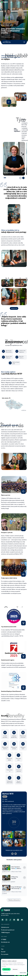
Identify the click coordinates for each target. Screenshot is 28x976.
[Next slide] (23, 178)
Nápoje (4, 796)
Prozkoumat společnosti (7, 930)
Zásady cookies (23, 972)
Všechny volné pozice (14, 900)
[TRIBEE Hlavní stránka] (4, 2)
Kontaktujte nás (5, 942)
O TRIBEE (3, 939)
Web (13, 37)
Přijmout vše (6, 969)
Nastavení (15, 969)
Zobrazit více (14, 308)
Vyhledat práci (5, 927)
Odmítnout (5, 972)
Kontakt (3, 951)
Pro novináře (4, 954)
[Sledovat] (24, 867)
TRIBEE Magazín (5, 932)
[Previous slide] (20, 178)
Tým (2, 949)
